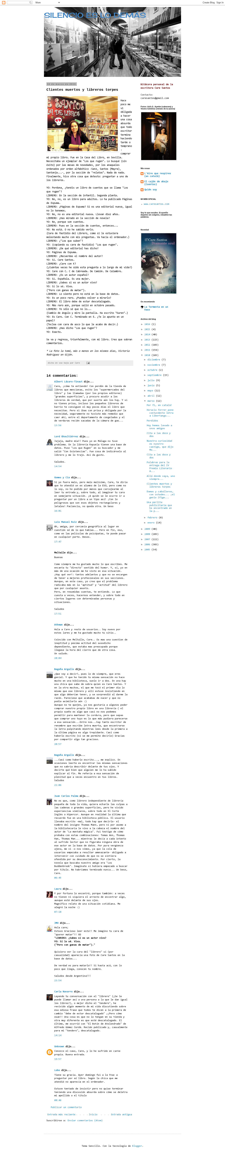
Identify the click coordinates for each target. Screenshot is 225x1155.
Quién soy (150, 190)
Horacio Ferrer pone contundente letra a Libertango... (160, 413)
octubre (153, 370)
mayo (151, 391)
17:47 (57, 542)
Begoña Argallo (64, 669)
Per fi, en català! (159, 405)
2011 (148, 350)
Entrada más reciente (61, 1114)
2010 (148, 355)
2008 (148, 534)
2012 (148, 345)
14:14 (57, 1035)
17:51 (57, 614)
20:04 (57, 658)
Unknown (59, 1046)
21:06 (57, 785)
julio (151, 380)
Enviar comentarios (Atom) (85, 1120)
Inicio (93, 1114)
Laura (57, 889)
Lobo (57, 1070)
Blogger (137, 1146)
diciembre (154, 360)
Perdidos (152, 421)
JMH (56, 923)
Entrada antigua (121, 1114)
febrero (153, 518)
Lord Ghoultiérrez (66, 436)
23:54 (57, 980)
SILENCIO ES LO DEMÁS (95, 15)
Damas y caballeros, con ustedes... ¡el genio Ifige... (161, 495)
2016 (148, 324)
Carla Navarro (63, 992)
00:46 (57, 1100)
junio (151, 385)
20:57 (57, 744)
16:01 (57, 511)
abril (151, 396)
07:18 (57, 912)
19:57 (57, 1059)
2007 (148, 539)
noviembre (154, 365)
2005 (148, 550)
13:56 (57, 425)
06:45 (57, 878)
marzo (151, 401)
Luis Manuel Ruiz (65, 522)
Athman (58, 625)
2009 (148, 529)
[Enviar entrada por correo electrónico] (88, 363)
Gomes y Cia (62, 477)
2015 (148, 329)
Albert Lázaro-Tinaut (68, 382)
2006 (148, 544)
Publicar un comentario (66, 1107)
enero (151, 523)
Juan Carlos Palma (66, 796)
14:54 (57, 466)
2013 (148, 340)
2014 (148, 334)
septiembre (155, 375)
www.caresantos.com (156, 204)
